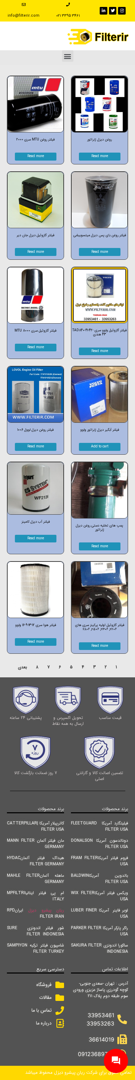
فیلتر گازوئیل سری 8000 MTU (35, 330)
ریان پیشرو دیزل (46, 910)
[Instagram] (122, 11)
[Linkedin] (103, 11)
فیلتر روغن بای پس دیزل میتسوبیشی (99, 235)
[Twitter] (113, 11)
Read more (99, 156)
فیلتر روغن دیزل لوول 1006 (35, 429)
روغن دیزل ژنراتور (99, 139)
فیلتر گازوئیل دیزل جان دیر (35, 235)
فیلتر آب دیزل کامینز (35, 521)
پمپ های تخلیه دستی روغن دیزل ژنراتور (99, 527)
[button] (67, 56)
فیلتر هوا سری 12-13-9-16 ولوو (35, 625)
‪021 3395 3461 (68, 16)
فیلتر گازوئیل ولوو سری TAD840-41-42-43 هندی (99, 332)
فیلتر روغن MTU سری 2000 (35, 139)
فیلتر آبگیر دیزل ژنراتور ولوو (99, 429)
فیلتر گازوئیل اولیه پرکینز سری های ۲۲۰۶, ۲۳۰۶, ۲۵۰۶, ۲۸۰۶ (99, 627)
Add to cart (99, 446)
